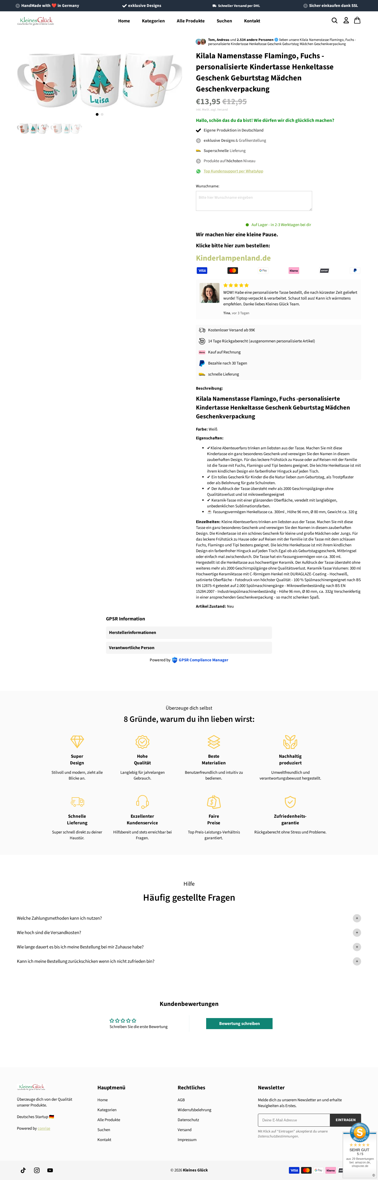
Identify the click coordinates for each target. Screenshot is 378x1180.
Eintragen (346, 1120)
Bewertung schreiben (239, 1024)
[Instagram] (36, 1170)
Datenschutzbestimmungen (278, 1136)
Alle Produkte (191, 21)
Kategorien (153, 21)
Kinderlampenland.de (233, 258)
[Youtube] (50, 1170)
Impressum (187, 1140)
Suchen (224, 21)
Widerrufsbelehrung (194, 1110)
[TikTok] (23, 1170)
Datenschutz (188, 1120)
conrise (44, 1128)
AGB (181, 1100)
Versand (184, 1130)
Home (124, 21)
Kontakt (252, 21)
